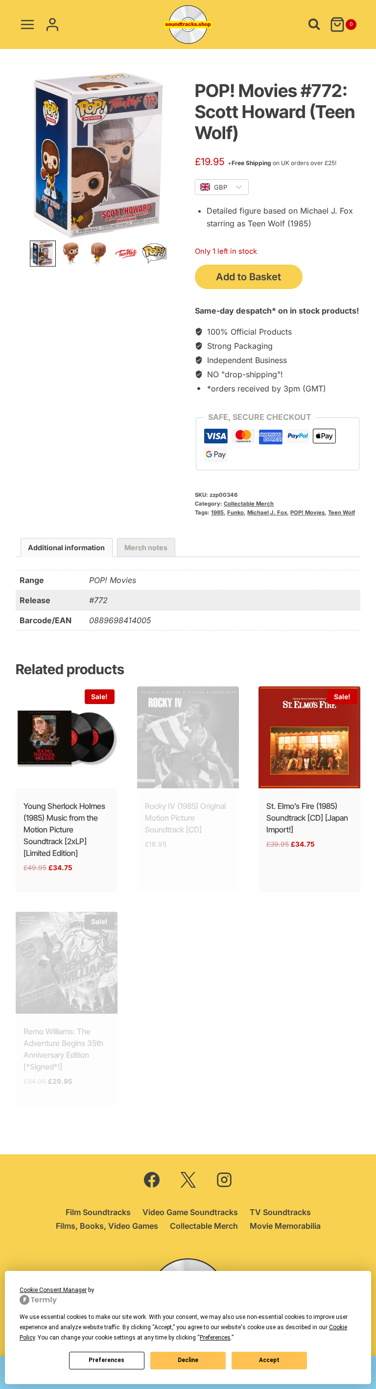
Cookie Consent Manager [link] (53, 1290)
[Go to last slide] (35, 253)
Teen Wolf (341, 512)
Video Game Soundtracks (190, 1212)
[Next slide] (161, 253)
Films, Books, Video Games (107, 1226)
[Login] (52, 24)
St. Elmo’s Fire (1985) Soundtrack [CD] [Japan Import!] (307, 817)
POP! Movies (307, 512)
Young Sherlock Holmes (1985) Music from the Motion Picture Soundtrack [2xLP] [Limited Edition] (64, 829)
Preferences (106, 1360)
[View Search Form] (314, 24)
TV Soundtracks (280, 1212)
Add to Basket (248, 277)
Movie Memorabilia (285, 1226)
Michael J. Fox (267, 512)
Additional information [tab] (66, 547)
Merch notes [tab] (145, 547)
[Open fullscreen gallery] (171, 228)
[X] (188, 1179)
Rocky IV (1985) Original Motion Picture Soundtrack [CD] (185, 817)
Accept (269, 1360)
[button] (43, 254)
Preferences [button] (215, 1337)
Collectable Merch (249, 503)
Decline (188, 1360)
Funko (235, 512)
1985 (217, 512)
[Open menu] (28, 24)
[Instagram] (224, 1179)
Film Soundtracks (98, 1212)
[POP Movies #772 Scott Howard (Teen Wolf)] (98, 155)
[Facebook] (151, 1179)
